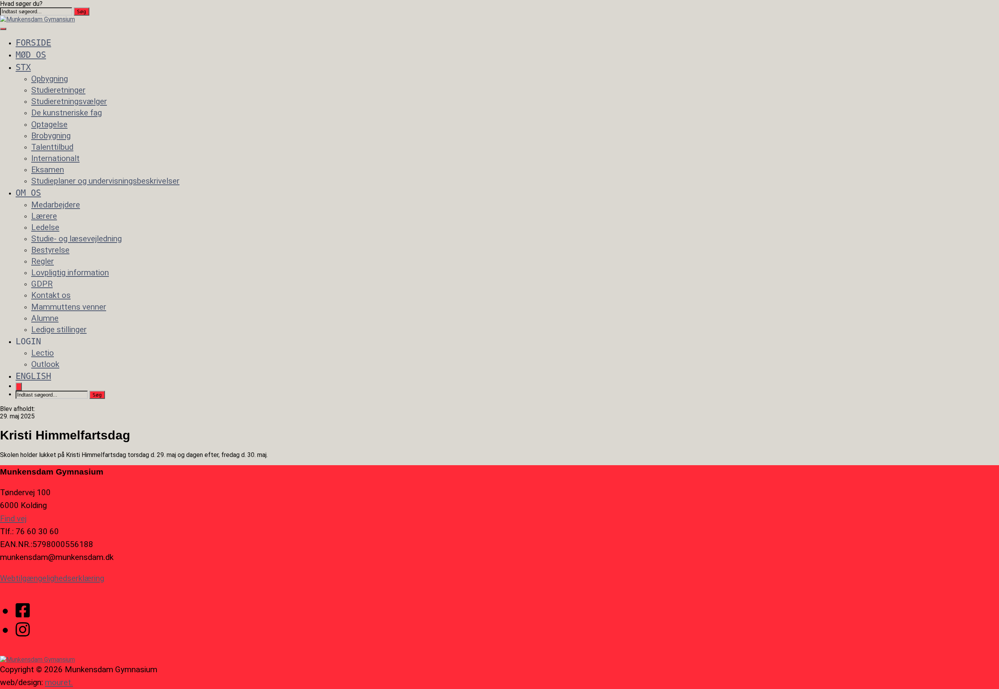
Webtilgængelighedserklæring (52, 578)
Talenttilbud (52, 147)
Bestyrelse (50, 250)
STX (23, 67)
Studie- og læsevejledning (76, 238)
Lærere (44, 216)
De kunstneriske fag (66, 112)
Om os (28, 193)
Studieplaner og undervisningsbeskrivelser (105, 181)
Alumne (45, 318)
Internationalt (55, 158)
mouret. (59, 682)
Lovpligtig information (70, 272)
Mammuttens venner (68, 307)
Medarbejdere (55, 204)
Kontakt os (51, 295)
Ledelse (45, 227)
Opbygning (49, 78)
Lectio (42, 353)
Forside (33, 42)
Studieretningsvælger (69, 101)
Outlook (45, 364)
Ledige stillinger (59, 329)
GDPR (42, 284)
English (33, 376)
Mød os (31, 55)
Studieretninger (58, 90)
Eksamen (47, 169)
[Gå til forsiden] (37, 19)
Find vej (13, 518)
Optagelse (49, 124)
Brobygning (51, 135)
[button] (81, 11)
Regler (42, 261)
